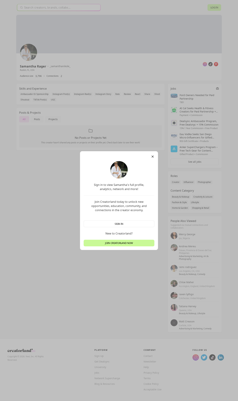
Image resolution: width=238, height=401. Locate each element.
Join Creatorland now (119, 243)
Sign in (119, 223)
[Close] (152, 156)
